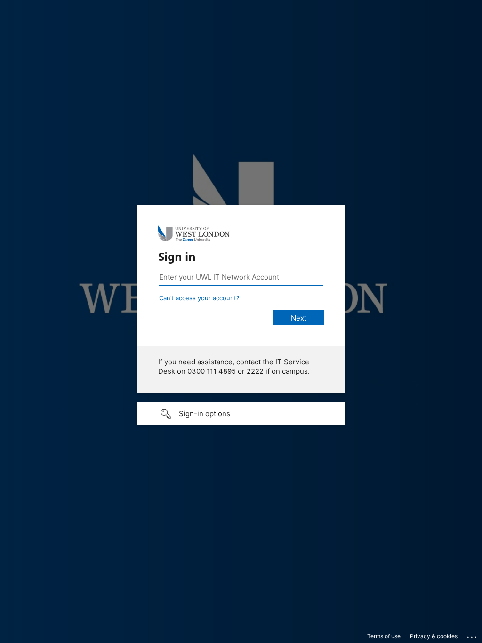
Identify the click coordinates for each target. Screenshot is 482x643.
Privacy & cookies (434, 636)
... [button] (472, 635)
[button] (241, 413)
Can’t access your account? (199, 298)
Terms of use (384, 636)
